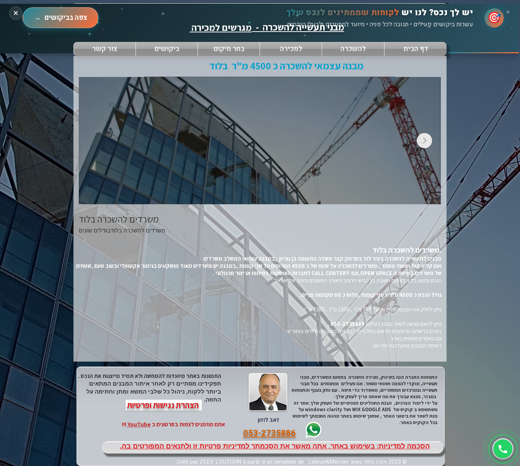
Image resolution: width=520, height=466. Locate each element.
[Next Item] (424, 140)
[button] (229, 49)
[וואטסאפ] (502, 448)
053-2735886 (348, 323)
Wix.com (375, 461)
